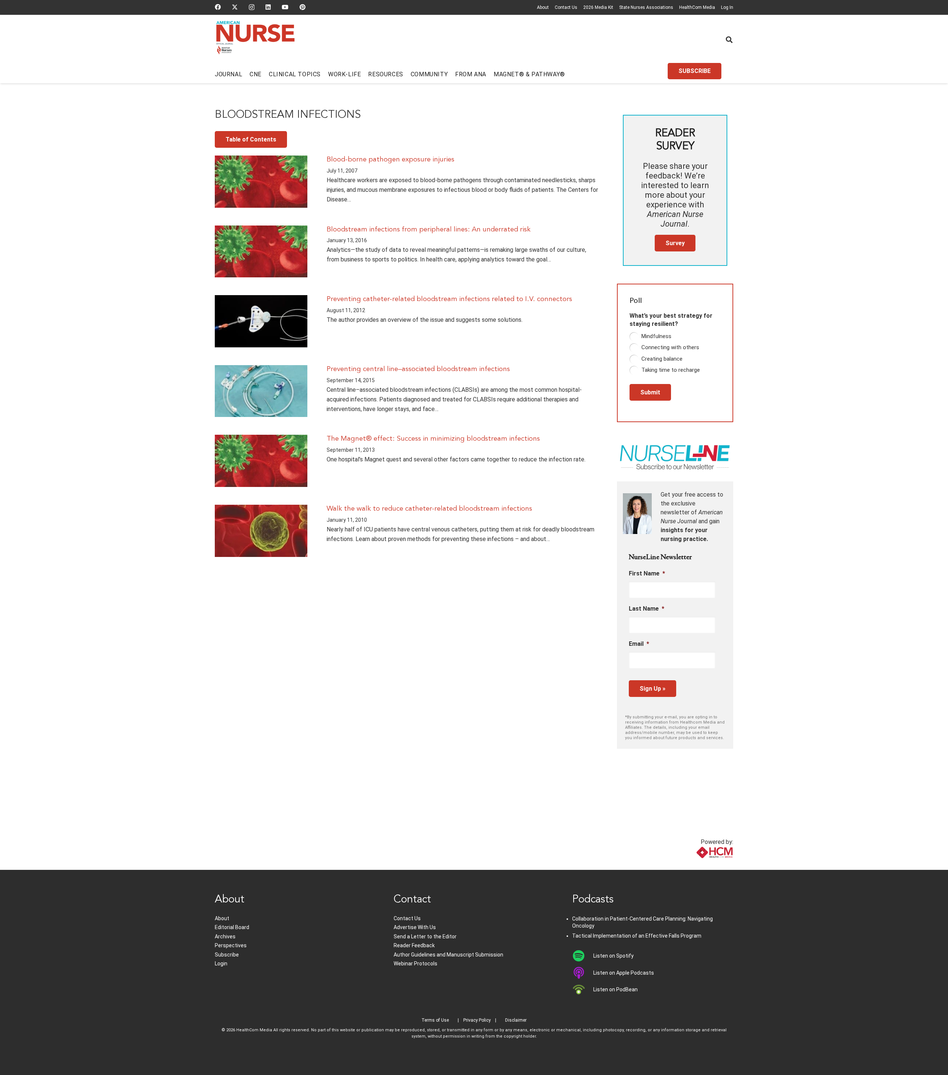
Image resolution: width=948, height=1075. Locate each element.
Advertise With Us (415, 927)
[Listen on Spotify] (582, 956)
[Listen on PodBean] (582, 989)
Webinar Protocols (415, 964)
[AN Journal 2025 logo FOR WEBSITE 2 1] (255, 40)
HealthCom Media (697, 7)
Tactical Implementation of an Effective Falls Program (636, 936)
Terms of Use (435, 1020)
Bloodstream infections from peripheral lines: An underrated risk (429, 229)
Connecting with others (670, 347)
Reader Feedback (414, 945)
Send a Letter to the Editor (425, 936)
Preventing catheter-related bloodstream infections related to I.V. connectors (449, 299)
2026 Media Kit (598, 7)
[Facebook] (218, 7)
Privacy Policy (477, 1020)
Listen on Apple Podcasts (623, 973)
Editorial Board (232, 927)
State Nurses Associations (646, 7)
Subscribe (227, 955)
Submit (650, 392)
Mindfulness (656, 336)
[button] (729, 39)
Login (221, 964)
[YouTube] (285, 7)
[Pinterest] (303, 7)
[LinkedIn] (268, 7)
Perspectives (231, 945)
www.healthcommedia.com (698, 865)
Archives (225, 936)
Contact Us (566, 7)
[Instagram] (251, 7)
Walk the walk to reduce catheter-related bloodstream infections (429, 509)
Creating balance (661, 358)
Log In (727, 7)
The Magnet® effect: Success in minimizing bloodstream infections (433, 439)
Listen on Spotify (613, 956)
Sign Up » (652, 688)
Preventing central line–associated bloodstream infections (418, 369)
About (543, 7)
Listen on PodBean (615, 989)
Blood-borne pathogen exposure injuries (390, 159)
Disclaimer (516, 1020)
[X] (235, 7)
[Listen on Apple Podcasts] (582, 973)
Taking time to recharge (670, 370)
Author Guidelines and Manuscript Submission (448, 955)
